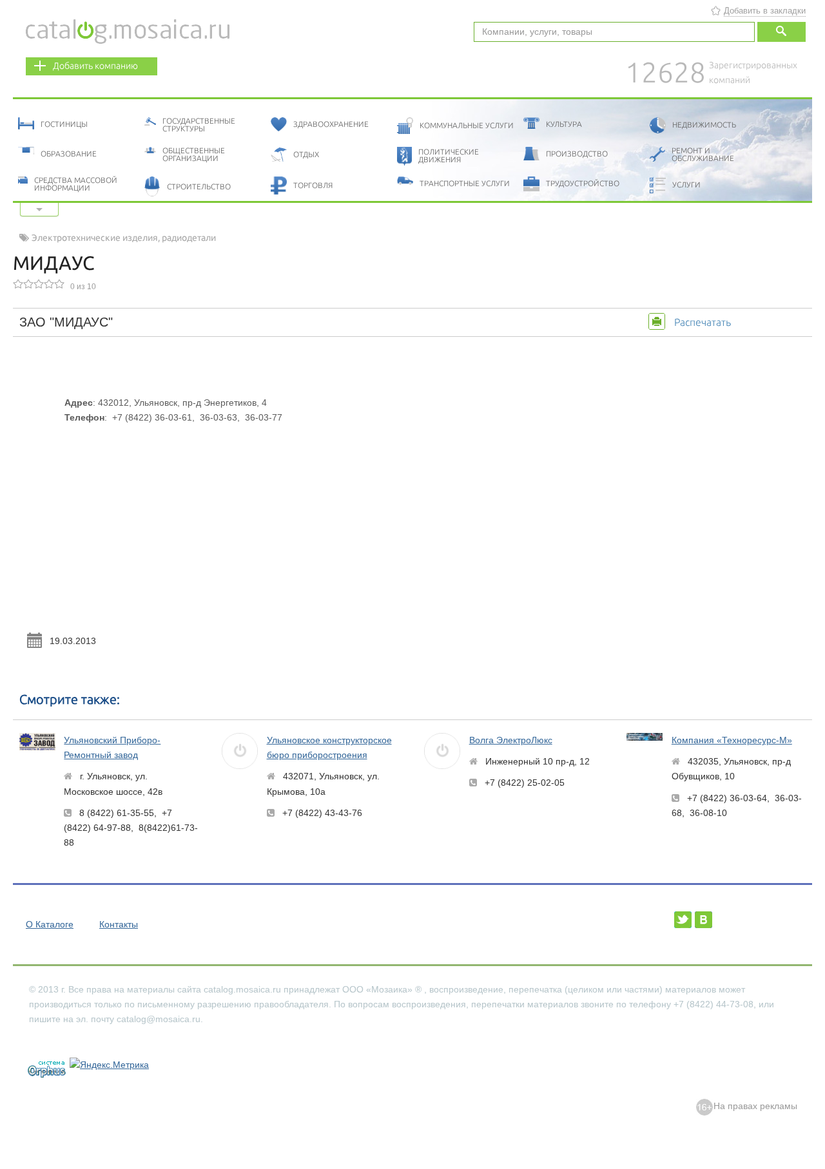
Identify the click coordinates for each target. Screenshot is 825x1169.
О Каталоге (49, 924)
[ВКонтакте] (703, 919)
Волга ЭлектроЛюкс (510, 740)
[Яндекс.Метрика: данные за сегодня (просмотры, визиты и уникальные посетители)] (109, 1065)
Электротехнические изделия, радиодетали (124, 238)
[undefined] (41, 1068)
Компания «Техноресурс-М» (732, 740)
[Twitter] (683, 919)
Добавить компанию (95, 66)
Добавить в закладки (765, 10)
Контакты (118, 924)
